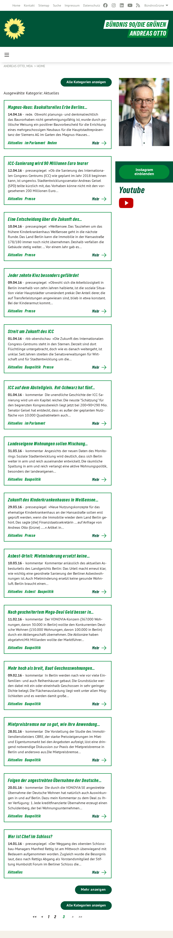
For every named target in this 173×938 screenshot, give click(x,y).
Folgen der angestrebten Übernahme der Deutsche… (55, 780)
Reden (52, 142)
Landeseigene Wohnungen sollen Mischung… (48, 443)
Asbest (30, 591)
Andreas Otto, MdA (18, 66)
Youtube (132, 190)
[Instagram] (113, 5)
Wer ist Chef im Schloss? (30, 836)
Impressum (72, 5)
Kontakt (29, 5)
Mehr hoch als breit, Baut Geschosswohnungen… (51, 668)
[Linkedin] (122, 5)
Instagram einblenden (144, 171)
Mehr (95, 143)
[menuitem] (16, 5)
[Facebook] (105, 5)
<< (34, 916)
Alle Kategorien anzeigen (86, 82)
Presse (30, 198)
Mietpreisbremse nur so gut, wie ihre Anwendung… (54, 724)
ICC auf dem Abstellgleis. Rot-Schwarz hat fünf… (51, 387)
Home (16, 5)
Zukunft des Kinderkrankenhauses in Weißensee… (53, 500)
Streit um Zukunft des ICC (31, 331)
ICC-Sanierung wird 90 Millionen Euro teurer (48, 163)
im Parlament (35, 142)
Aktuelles (15, 142)
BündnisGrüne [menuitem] (154, 5)
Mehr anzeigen (93, 889)
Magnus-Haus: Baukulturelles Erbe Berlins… (48, 107)
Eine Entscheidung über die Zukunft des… (45, 219)
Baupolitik (33, 367)
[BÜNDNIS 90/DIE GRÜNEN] (14, 29)
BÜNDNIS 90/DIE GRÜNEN (136, 24)
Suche (57, 5)
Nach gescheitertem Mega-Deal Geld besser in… (51, 612)
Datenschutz (91, 5)
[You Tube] (130, 5)
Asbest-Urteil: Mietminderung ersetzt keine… (49, 556)
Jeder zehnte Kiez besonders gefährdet (43, 275)
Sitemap (43, 5)
